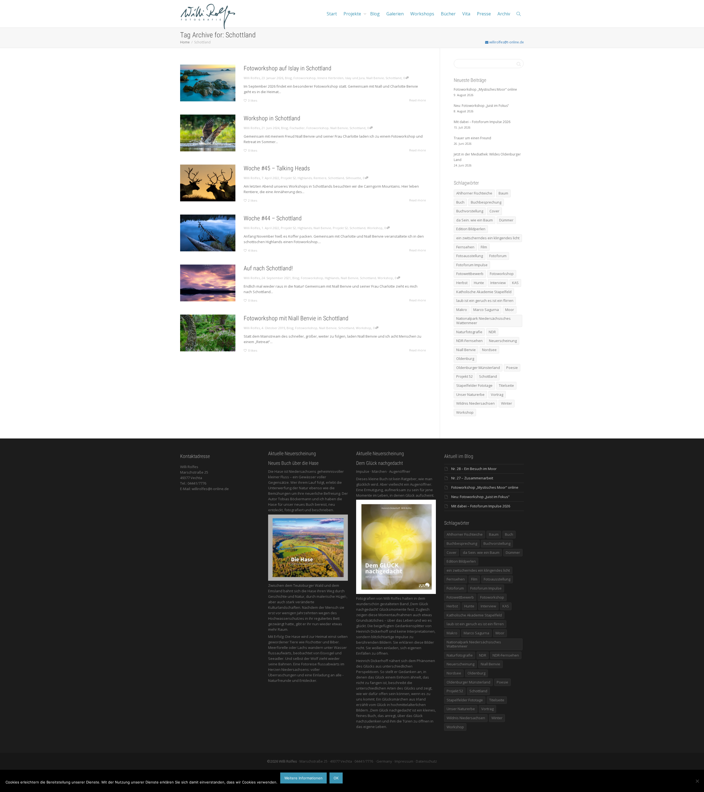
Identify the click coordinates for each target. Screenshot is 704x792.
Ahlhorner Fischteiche (474, 193)
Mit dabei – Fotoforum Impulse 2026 (480, 506)
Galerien (395, 14)
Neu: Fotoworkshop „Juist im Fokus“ (480, 496)
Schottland (394, 78)
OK (336, 778)
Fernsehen (465, 246)
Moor (509, 309)
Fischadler (297, 128)
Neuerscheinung (503, 340)
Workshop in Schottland (272, 118)
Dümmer (506, 220)
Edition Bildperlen (470, 228)
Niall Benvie (375, 78)
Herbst (462, 282)
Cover (494, 211)
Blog (375, 14)
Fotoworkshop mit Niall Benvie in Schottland (296, 318)
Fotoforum (498, 255)
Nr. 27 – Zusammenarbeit (472, 478)
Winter (506, 403)
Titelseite (506, 385)
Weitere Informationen (303, 778)
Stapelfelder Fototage (474, 385)
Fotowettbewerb (469, 273)
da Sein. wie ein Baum (474, 220)
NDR (492, 331)
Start (332, 14)
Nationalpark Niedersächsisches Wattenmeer (483, 320)
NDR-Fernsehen (469, 340)
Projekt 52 (288, 178)
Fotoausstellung (469, 255)
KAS (515, 282)
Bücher (448, 14)
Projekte (352, 14)
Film (484, 246)
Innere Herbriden (330, 78)
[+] (207, 83)
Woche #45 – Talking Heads (277, 168)
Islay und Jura (355, 78)
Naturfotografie (469, 331)
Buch (460, 202)
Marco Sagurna (486, 309)
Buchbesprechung (486, 202)
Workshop (375, 228)
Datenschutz (426, 761)
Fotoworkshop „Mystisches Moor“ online (484, 487)
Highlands (305, 178)
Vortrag (497, 394)
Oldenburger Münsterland (478, 367)
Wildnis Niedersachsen (475, 403)
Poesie (512, 367)
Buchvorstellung (469, 211)
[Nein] (697, 781)
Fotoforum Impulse (472, 264)
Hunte (479, 282)
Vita (466, 14)
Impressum (404, 761)
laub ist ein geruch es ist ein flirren (484, 300)
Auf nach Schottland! (268, 268)
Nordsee (489, 349)
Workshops (422, 14)
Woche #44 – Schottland (273, 218)
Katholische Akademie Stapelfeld (484, 291)
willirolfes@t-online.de (506, 42)
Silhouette (353, 178)
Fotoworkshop (304, 78)
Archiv (503, 14)
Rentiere (320, 178)
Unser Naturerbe (470, 394)
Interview (498, 282)
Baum (503, 193)
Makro (461, 309)
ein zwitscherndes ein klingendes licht (487, 237)
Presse (484, 14)
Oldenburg (465, 358)
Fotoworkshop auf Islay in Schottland (287, 68)
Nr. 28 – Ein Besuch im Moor (474, 468)
